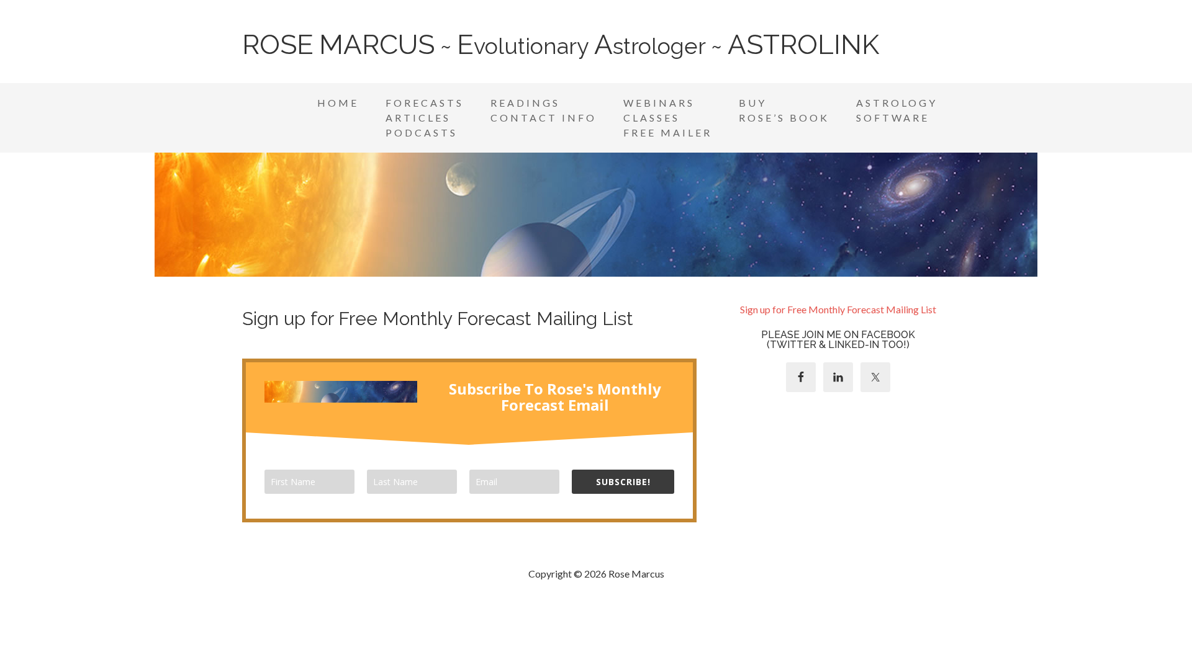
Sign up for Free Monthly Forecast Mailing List (838, 309)
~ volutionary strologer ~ (560, 46)
